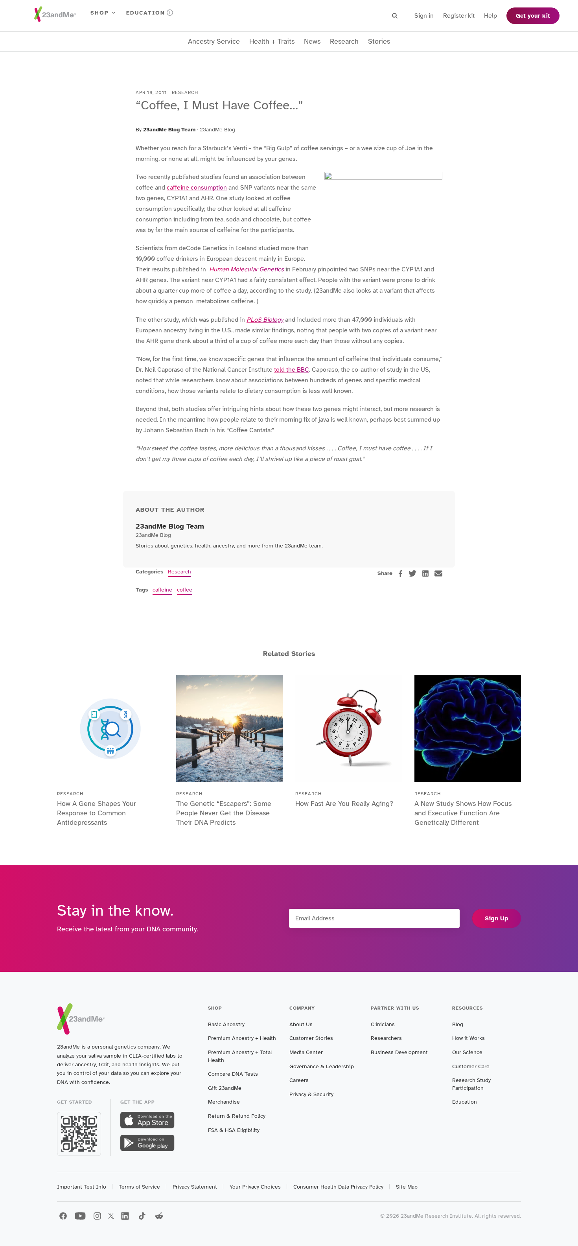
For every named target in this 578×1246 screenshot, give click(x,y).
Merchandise (224, 1102)
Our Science (467, 1052)
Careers (299, 1080)
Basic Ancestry (226, 1024)
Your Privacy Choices (255, 1186)
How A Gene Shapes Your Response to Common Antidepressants (96, 813)
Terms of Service (139, 1186)
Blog (457, 1024)
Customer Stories (311, 1038)
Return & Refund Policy (236, 1116)
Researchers (386, 1038)
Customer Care (471, 1066)
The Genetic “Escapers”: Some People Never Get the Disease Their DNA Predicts (223, 813)
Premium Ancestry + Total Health (240, 1056)
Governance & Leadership (321, 1066)
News (312, 41)
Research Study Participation (471, 1084)
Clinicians (383, 1024)
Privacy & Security (311, 1094)
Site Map (407, 1186)
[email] (438, 573)
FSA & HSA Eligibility (234, 1130)
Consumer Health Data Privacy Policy (338, 1186)
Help (490, 16)
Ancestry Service (214, 41)
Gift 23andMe (224, 1088)
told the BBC (291, 370)
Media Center (306, 1052)
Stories (379, 41)
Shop (99, 12)
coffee (184, 589)
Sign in (424, 16)
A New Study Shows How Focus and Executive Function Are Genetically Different (463, 813)
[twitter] (412, 573)
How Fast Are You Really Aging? (344, 803)
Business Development (399, 1052)
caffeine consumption (197, 188)
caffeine (162, 589)
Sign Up (496, 918)
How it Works (468, 1038)
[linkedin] (425, 573)
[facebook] (400, 573)
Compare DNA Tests (233, 1074)
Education (145, 12)
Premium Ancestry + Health (242, 1038)
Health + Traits (272, 41)
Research (344, 41)
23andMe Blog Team (169, 129)
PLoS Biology (265, 320)
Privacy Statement (195, 1186)
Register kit (459, 16)
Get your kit (533, 15)
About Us (301, 1024)
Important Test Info (81, 1186)
